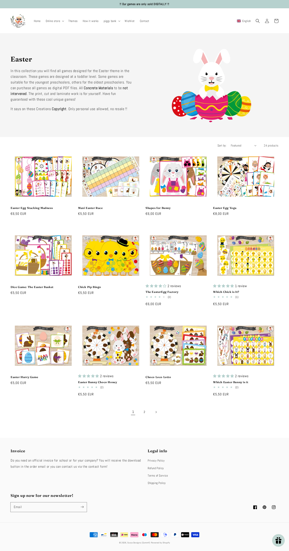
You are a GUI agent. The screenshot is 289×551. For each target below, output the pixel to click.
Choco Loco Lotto (158, 377)
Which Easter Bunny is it (230, 382)
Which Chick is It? (226, 291)
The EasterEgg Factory (162, 291)
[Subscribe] (82, 507)
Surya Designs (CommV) (138, 542)
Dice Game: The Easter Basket (32, 287)
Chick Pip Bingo (89, 287)
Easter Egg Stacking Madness (32, 208)
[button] (54, 20)
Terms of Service (158, 475)
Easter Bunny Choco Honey (97, 382)
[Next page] (156, 412)
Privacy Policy (156, 460)
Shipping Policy (157, 483)
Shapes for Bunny (158, 208)
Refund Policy (156, 468)
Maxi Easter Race (90, 208)
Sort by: (222, 145)
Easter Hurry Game (24, 377)
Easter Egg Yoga (225, 208)
